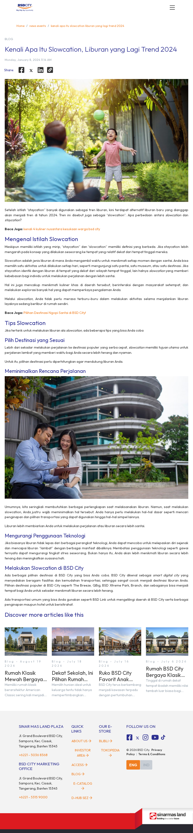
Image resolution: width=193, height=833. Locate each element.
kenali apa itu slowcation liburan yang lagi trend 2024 (87, 26)
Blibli (104, 741)
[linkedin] (40, 70)
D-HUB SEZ (80, 798)
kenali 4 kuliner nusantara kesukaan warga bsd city (62, 229)
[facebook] (21, 70)
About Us (80, 741)
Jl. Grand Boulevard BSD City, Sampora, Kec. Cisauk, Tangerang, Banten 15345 (41, 741)
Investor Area (83, 753)
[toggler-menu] (172, 7)
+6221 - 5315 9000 (33, 797)
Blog (76, 774)
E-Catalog (82, 783)
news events (37, 26)
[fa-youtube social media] (155, 737)
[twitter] (31, 70)
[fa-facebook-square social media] (129, 737)
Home (20, 26)
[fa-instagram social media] (145, 737)
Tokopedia (110, 750)
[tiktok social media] (137, 738)
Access (78, 765)
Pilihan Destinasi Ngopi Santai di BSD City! (55, 313)
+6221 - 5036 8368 (33, 755)
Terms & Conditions (151, 754)
